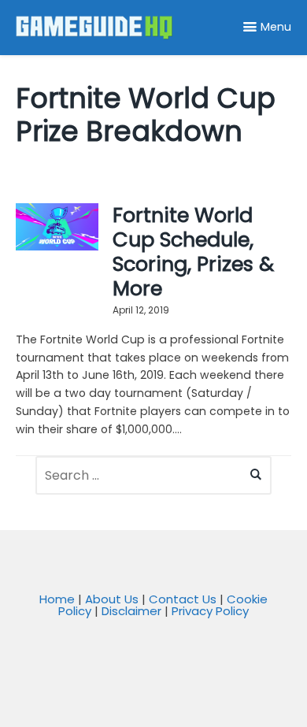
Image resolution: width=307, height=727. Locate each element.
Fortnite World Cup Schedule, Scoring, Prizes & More (193, 251)
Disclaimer (131, 611)
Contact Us (182, 599)
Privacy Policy (210, 611)
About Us (112, 599)
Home (57, 599)
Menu (276, 27)
